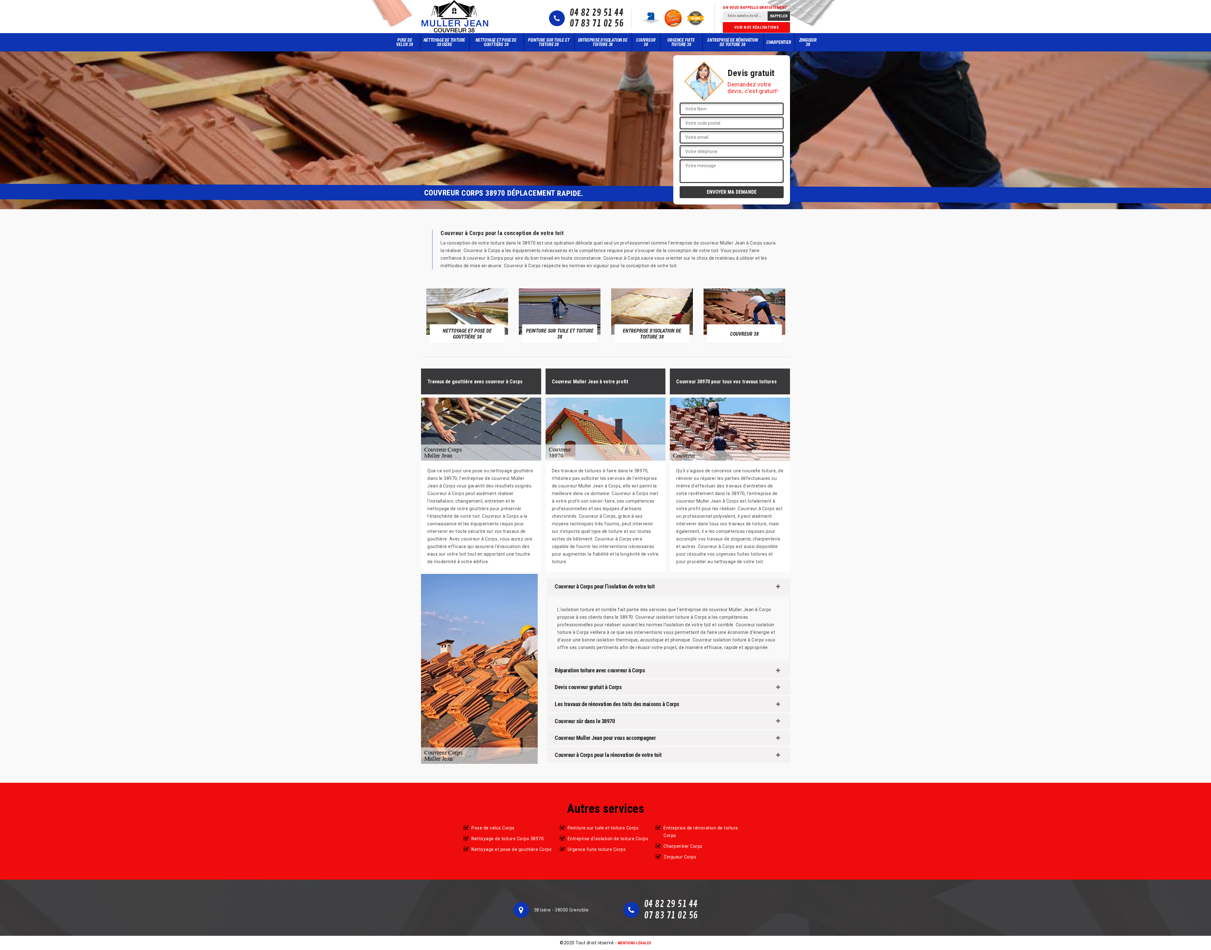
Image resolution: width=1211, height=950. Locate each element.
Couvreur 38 (645, 42)
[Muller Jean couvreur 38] (455, 16)
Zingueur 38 (808, 42)
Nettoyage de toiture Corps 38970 (507, 838)
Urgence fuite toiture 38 (680, 42)
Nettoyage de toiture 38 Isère (444, 42)
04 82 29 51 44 (596, 13)
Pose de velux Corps (493, 827)
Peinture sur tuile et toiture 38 (549, 42)
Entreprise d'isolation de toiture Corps (608, 838)
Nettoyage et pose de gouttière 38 (496, 42)
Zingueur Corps (680, 856)
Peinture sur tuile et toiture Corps (603, 827)
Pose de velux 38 (404, 42)
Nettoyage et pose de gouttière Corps (511, 849)
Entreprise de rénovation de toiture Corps (701, 831)
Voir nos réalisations (756, 27)
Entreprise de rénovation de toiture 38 (732, 42)
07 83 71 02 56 (596, 23)
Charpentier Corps (683, 846)
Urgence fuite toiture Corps (597, 849)
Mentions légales (634, 943)
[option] (467, 316)
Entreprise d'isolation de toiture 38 (603, 42)
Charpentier (778, 42)
